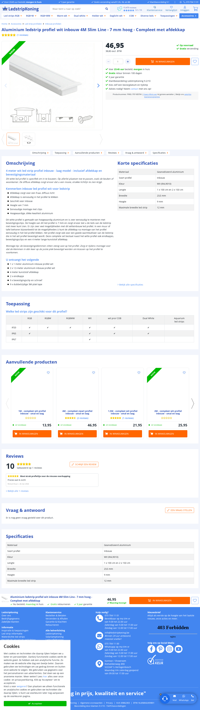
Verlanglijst (171, 10)
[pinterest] (160, 649)
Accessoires (16, 23)
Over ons (6, 615)
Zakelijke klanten (10, 621)
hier (45, 676)
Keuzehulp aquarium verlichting (18, 639)
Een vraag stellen (181, 510)
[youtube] (178, 649)
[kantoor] (99, 663)
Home (4, 23)
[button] (97, 85)
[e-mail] (99, 635)
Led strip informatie (12, 633)
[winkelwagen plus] (128, 61)
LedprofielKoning (54, 639)
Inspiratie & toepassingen (15, 630)
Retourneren (52, 624)
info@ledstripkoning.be (117, 632)
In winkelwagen (165, 61)
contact (134, 88)
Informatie (7, 627)
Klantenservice (154, 10)
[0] (195, 9)
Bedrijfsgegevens (11, 618)
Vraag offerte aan (150, 94)
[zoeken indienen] (107, 8)
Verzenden (51, 618)
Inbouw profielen (53, 23)
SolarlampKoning (55, 636)
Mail (175, 700)
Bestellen (50, 615)
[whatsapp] (181, 2)
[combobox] (77, 8)
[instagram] (169, 649)
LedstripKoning (10, 612)
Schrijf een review (85, 464)
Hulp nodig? (102, 612)
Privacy (109, 702)
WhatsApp (184, 700)
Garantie (50, 621)
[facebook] (151, 649)
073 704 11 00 (112, 643)
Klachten (62, 621)
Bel (192, 700)
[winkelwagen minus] (108, 61)
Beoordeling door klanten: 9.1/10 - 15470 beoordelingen (100, 706)
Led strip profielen (33, 23)
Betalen (62, 615)
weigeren (21, 686)
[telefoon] (99, 618)
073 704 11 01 (112, 615)
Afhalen (64, 618)
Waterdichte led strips (13, 636)
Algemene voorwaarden (91, 702)
